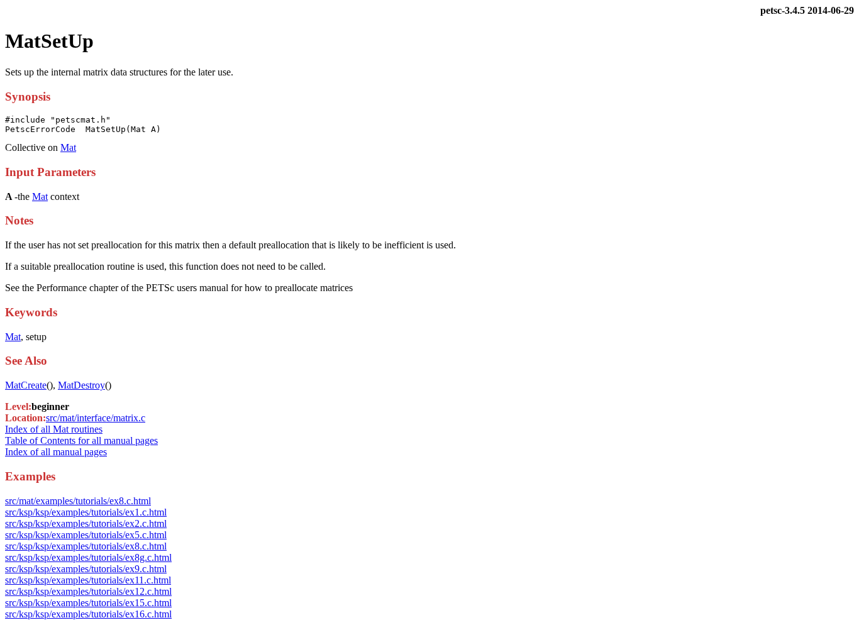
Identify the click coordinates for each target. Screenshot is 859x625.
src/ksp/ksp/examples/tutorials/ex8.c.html (86, 546)
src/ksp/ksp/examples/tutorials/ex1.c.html (86, 512)
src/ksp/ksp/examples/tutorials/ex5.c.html (86, 534)
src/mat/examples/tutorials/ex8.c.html (78, 500)
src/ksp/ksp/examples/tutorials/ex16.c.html (88, 614)
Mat (68, 147)
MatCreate (26, 385)
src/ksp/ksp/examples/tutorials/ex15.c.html (88, 602)
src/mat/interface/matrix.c (95, 417)
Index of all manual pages (56, 451)
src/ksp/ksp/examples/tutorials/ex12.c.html (88, 591)
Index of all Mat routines (54, 429)
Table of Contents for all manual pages (81, 440)
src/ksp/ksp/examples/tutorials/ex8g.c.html (88, 557)
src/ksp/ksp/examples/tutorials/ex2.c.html (86, 523)
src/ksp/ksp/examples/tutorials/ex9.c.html (86, 568)
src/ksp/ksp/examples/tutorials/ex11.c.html (88, 580)
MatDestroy (81, 385)
